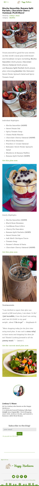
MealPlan (12, 17)
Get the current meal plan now (15, 346)
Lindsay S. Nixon (14, 15)
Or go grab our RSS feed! (10, 436)
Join (19, 434)
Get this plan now (9, 160)
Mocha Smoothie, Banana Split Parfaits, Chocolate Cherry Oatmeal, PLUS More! (17, 10)
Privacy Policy (32, 480)
